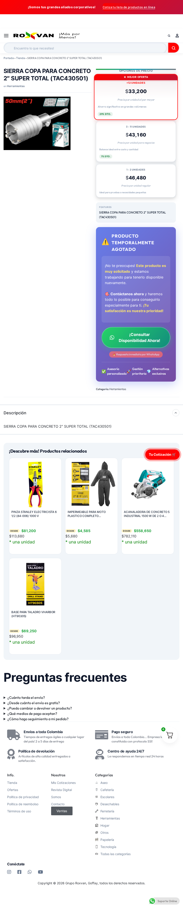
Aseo (104, 783)
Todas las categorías (115, 854)
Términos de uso (19, 811)
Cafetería (107, 790)
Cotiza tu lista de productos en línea (129, 7)
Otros (104, 832)
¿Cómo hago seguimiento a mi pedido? (38, 719)
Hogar (104, 825)
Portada (9, 58)
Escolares (107, 797)
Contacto (57, 804)
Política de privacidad (23, 797)
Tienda (20, 58)
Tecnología (108, 847)
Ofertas (12, 790)
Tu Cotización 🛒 (162, 454)
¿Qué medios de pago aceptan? (32, 713)
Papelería (107, 840)
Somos (56, 797)
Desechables (109, 804)
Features (105, 207)
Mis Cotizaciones (63, 783)
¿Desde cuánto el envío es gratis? (33, 703)
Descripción (15, 413)
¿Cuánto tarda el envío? (26, 697)
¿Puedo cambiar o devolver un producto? (39, 708)
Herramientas (16, 86)
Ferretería (107, 811)
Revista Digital (61, 790)
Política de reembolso (22, 804)
